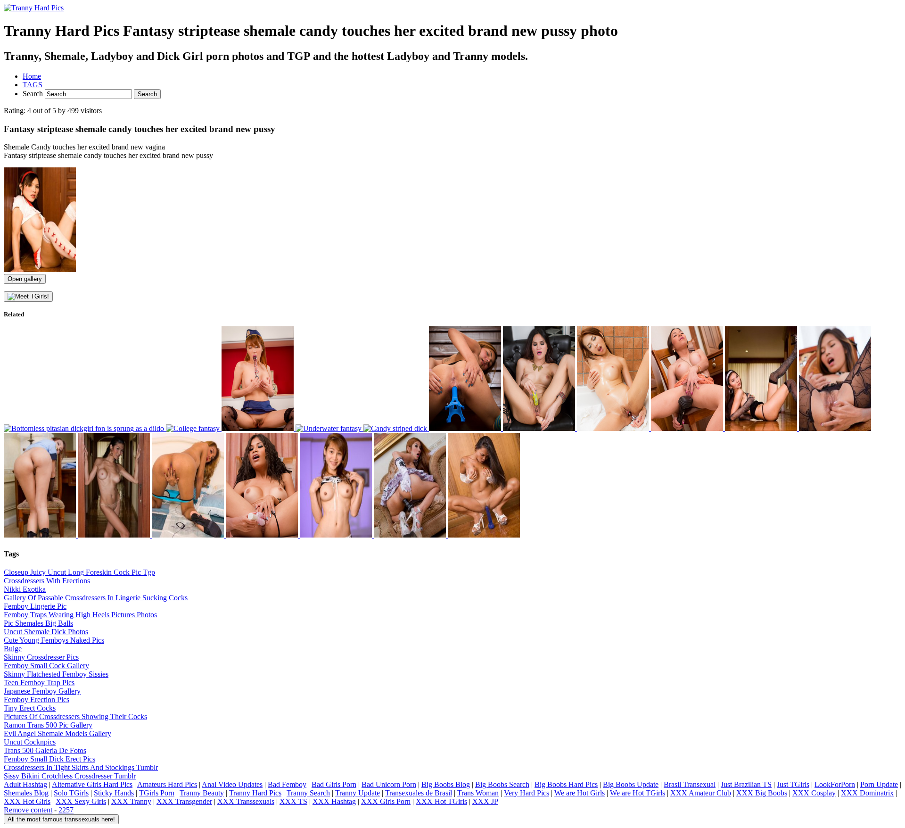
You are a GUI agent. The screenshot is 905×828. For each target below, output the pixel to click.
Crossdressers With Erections (47, 581)
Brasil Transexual (690, 784)
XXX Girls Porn (386, 801)
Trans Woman (478, 793)
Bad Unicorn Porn (389, 784)
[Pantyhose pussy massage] (688, 428)
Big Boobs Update (630, 784)
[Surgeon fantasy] (259, 428)
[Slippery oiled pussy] (614, 428)
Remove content (28, 810)
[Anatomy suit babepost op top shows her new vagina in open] (835, 428)
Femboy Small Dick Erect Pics (49, 759)
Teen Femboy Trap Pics (39, 683)
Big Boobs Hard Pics (566, 784)
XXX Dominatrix (867, 793)
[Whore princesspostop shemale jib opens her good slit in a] (411, 535)
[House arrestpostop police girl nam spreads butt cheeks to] (41, 535)
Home (32, 76)
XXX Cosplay (814, 793)
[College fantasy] (194, 428)
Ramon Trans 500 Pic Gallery (48, 725)
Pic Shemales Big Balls (38, 623)
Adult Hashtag (25, 784)
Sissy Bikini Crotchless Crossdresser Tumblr (70, 776)
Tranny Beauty (202, 793)
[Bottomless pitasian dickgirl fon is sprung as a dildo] (85, 428)
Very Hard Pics (526, 793)
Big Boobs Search (502, 784)
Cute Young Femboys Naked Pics (54, 640)
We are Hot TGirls (637, 793)
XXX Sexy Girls (81, 801)
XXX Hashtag (334, 801)
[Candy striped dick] (396, 428)
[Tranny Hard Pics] (34, 8)
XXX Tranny (131, 801)
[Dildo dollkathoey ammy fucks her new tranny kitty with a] (189, 535)
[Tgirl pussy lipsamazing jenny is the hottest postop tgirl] (762, 428)
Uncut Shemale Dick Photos (46, 632)
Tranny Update (357, 793)
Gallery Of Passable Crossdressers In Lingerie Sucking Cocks (96, 598)
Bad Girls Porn (334, 784)
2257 (66, 810)
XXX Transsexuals (245, 801)
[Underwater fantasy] (329, 428)
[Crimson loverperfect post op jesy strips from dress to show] (115, 535)
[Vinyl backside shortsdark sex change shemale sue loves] (484, 535)
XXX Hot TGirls (441, 801)
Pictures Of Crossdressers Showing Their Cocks (75, 716)
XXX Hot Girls (27, 801)
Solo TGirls (71, 793)
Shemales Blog (26, 793)
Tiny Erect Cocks (30, 708)
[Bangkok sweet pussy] (540, 428)
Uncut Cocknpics (30, 742)
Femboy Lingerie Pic (35, 606)
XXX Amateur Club (700, 793)
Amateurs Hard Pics (167, 784)
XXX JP (485, 801)
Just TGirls (793, 784)
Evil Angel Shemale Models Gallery (57, 733)
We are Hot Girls (579, 793)
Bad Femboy (287, 784)
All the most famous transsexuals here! (61, 819)
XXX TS (293, 801)
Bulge (13, 649)
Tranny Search (308, 793)
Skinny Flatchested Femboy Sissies (56, 674)
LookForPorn (834, 784)
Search (34, 94)
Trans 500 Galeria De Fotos (45, 750)
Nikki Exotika (25, 589)
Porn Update (879, 784)
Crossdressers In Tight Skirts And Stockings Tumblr (81, 767)
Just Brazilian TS (746, 784)
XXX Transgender (184, 801)
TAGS (32, 85)
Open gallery (25, 278)
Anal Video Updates (232, 784)
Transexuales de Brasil (418, 793)
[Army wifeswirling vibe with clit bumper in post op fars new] (263, 535)
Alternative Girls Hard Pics (92, 784)
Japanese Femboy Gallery (42, 691)
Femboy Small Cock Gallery (46, 666)
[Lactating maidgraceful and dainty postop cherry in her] (337, 535)
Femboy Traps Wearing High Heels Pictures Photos (80, 615)
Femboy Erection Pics (36, 700)
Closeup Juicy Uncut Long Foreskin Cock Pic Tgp (79, 572)
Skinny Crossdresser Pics (41, 657)
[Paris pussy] (466, 428)
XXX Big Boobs (761, 793)
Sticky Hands (114, 793)
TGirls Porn (156, 793)
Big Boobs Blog (445, 784)
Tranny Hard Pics (255, 793)
